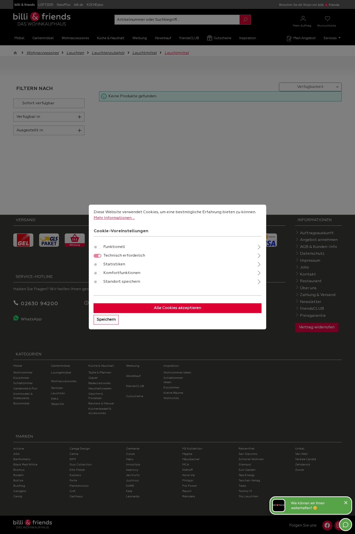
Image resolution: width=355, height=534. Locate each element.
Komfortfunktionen (121, 273)
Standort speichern (121, 282)
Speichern (106, 320)
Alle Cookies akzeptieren (177, 308)
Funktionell (114, 247)
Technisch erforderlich (124, 256)
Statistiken (114, 265)
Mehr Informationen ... (114, 218)
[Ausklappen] (259, 246)
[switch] (97, 247)
